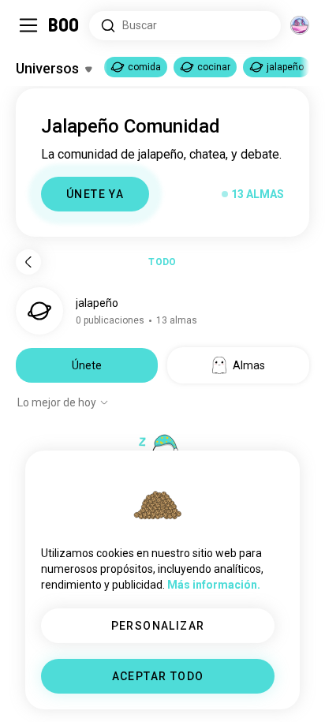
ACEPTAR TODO (158, 676)
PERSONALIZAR (158, 625)
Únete (87, 365)
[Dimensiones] (299, 25)
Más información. (213, 584)
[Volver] (28, 262)
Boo (64, 25)
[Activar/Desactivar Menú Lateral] (28, 25)
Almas (249, 365)
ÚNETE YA (95, 194)
